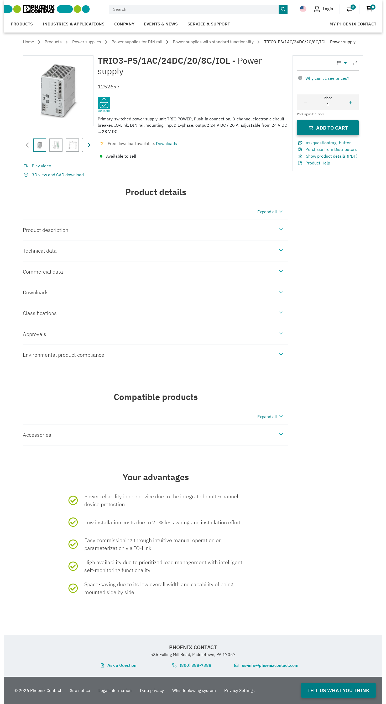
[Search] (283, 9)
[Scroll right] (88, 145)
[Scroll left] (27, 145)
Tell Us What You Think (338, 690)
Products (22, 23)
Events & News (161, 23)
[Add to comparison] (355, 63)
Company (124, 23)
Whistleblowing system (194, 690)
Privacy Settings (239, 690)
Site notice (80, 690)
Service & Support (208, 23)
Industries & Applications (74, 23)
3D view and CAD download (58, 174)
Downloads (166, 143)
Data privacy (152, 690)
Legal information (115, 690)
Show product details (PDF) (331, 156)
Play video (41, 165)
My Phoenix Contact (353, 23)
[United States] (303, 9)
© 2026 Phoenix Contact (37, 690)
